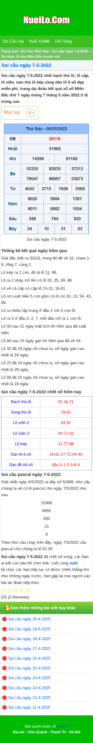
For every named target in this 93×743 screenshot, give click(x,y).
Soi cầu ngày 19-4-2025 (29, 629)
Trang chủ (9, 51)
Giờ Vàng (63, 41)
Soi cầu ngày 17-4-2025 (29, 648)
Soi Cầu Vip (13, 41)
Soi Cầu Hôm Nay (35, 51)
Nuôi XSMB (39, 41)
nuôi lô (62, 726)
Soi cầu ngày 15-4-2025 (29, 668)
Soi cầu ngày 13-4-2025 (29, 688)
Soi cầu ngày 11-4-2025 (29, 707)
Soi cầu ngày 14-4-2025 (29, 678)
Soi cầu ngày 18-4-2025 (29, 639)
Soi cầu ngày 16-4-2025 (29, 658)
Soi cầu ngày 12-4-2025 (29, 697)
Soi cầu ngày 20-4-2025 (29, 619)
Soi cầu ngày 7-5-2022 (26, 65)
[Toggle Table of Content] (28, 113)
